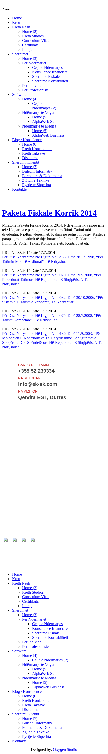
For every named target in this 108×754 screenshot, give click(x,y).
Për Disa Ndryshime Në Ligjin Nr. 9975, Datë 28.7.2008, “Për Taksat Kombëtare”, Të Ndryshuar (51, 317)
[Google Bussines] (34, 544)
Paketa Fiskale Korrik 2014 (49, 212)
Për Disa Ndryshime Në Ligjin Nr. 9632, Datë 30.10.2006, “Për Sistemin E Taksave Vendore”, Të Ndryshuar (52, 299)
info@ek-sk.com (29, 566)
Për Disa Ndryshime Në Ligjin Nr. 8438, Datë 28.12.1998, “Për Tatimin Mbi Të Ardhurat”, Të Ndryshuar (52, 259)
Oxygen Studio (65, 749)
